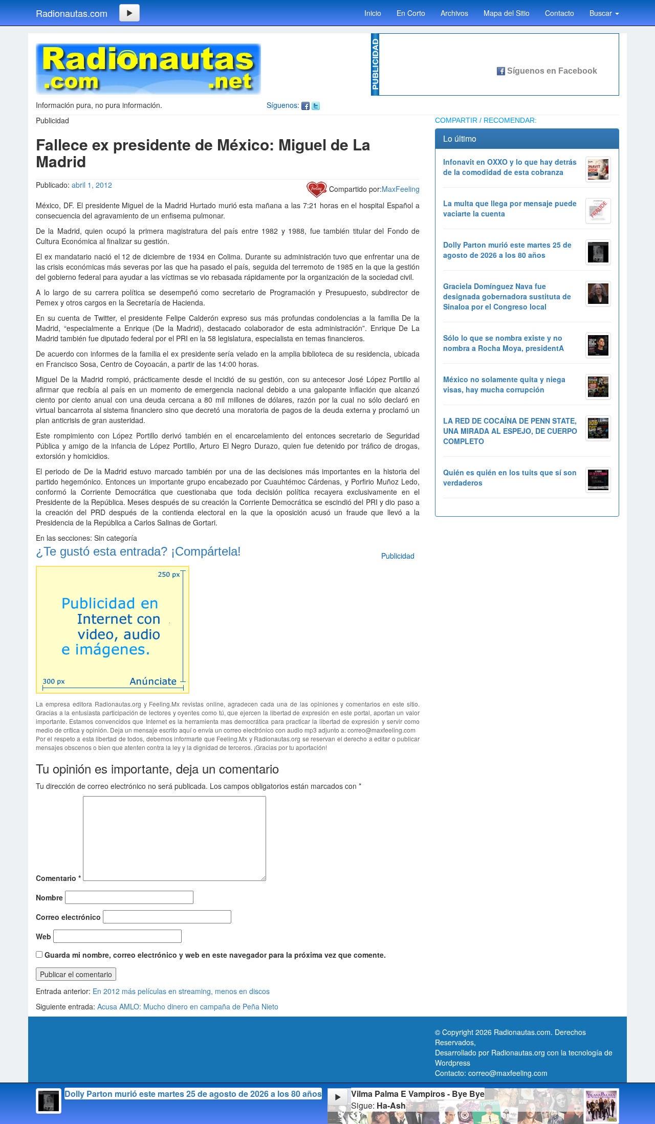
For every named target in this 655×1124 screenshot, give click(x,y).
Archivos (454, 13)
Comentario (58, 878)
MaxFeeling (401, 189)
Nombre (49, 897)
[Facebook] (305, 105)
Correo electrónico (68, 917)
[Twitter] (316, 105)
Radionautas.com (71, 12)
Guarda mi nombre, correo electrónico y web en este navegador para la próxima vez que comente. (215, 955)
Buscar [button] (602, 13)
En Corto (411, 13)
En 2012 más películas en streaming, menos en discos (181, 991)
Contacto (559, 13)
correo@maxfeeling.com (508, 1073)
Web (43, 936)
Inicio (372, 13)
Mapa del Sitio (507, 13)
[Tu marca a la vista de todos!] (112, 628)
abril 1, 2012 (92, 185)
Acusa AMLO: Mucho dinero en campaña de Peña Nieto (187, 1006)
